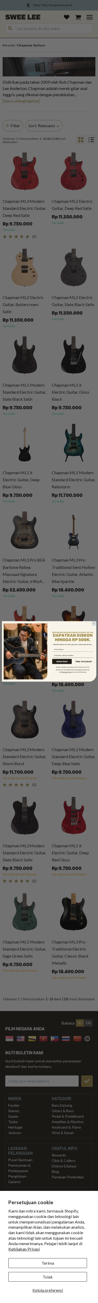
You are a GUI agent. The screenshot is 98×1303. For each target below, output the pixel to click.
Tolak (48, 1276)
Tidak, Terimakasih (83, 661)
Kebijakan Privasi (24, 1248)
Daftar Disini (61, 661)
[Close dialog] (94, 623)
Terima (48, 1263)
